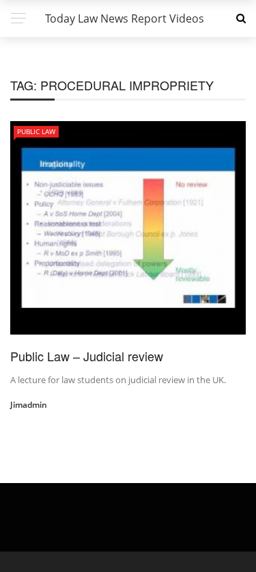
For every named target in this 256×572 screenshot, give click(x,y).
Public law (36, 131)
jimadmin (28, 405)
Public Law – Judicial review (86, 356)
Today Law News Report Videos (124, 18)
